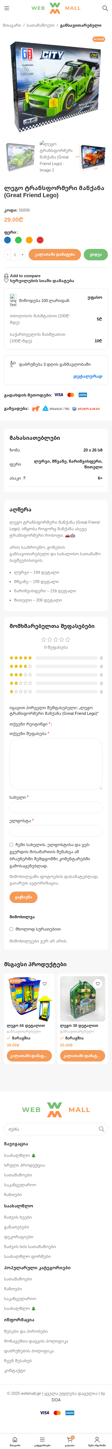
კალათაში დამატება (55, 254)
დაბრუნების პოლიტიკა (29, 1350)
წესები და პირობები (26, 1331)
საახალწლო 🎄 (20, 1155)
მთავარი (12, 25)
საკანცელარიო (20, 1184)
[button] (29, 1055)
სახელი (19, 797)
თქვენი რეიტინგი (30, 724)
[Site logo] (56, 7)
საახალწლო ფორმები (27, 1256)
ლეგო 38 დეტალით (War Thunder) (79, 1027)
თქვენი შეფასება (29, 733)
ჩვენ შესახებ (18, 1360)
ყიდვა (96, 254)
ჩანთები (13, 1194)
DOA (56, 1399)
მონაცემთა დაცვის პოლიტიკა (36, 1341)
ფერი (10, 232)
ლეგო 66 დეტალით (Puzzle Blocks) (26, 1027)
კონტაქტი (15, 1370)
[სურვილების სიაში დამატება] (44, 984)
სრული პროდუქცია (24, 1165)
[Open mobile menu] (6, 8)
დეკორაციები (18, 1236)
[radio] (7, 240)
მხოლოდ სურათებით (38, 929)
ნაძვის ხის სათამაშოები (30, 1246)
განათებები (16, 1227)
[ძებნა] (105, 8)
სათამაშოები (41, 25)
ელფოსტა (22, 820)
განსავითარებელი (80, 25)
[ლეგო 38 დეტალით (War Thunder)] (82, 998)
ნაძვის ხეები (18, 1217)
